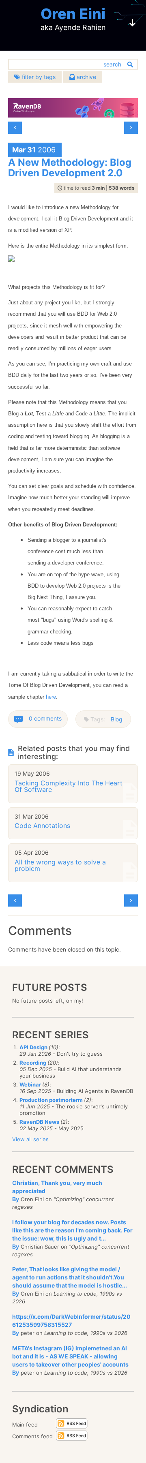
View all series (30, 1139)
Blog (116, 719)
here (51, 697)
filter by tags (38, 76)
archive (85, 76)
